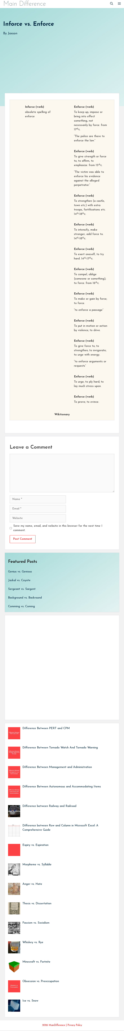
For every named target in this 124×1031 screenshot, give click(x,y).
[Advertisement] (62, 61)
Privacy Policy (74, 1025)
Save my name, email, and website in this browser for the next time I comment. (57, 528)
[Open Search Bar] (111, 4)
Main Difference (24, 4)
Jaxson (12, 33)
